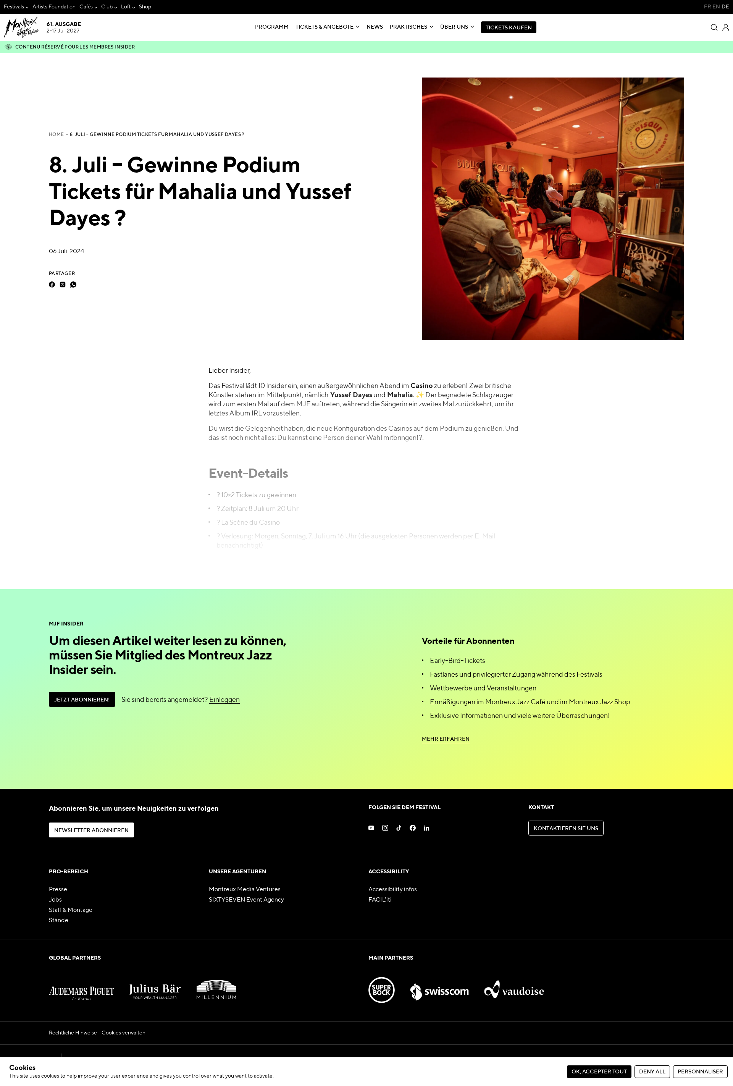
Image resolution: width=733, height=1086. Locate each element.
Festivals (14, 7)
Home (56, 135)
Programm (272, 27)
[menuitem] (16, 7)
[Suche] (714, 27)
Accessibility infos (392, 890)
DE (725, 7)
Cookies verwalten (123, 1033)
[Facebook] (52, 284)
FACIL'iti (380, 900)
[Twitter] (63, 284)
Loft (126, 7)
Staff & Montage (70, 910)
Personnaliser (700, 1072)
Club (107, 7)
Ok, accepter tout (599, 1072)
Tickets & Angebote (324, 27)
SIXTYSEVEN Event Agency (246, 900)
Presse (58, 890)
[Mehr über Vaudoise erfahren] (514, 985)
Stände (58, 921)
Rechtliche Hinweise (73, 1033)
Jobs (55, 900)
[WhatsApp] (73, 284)
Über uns (454, 27)
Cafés (86, 7)
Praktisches (408, 27)
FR (707, 7)
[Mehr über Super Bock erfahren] (381, 985)
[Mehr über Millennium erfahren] (216, 985)
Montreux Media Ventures (245, 890)
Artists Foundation (54, 7)
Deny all (652, 1072)
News (374, 27)
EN (716, 7)
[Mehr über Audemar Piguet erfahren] (81, 985)
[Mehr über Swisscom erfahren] (439, 985)
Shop (145, 7)
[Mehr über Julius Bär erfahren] (155, 985)
